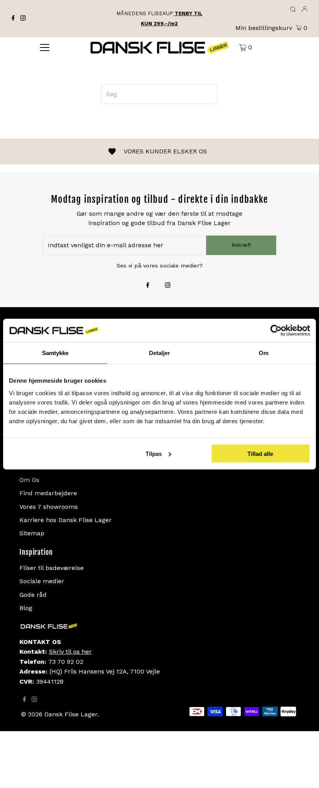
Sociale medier (41, 581)
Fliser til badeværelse (51, 568)
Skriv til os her (70, 651)
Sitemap (31, 533)
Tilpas (153, 453)
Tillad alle (260, 453)
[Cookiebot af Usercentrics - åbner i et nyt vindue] (276, 330)
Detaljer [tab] (159, 353)
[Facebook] (13, 18)
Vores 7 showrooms (48, 506)
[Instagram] (23, 18)
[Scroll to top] (303, 772)
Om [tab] (263, 353)
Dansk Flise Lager (70, 714)
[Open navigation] (45, 47)
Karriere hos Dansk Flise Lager (65, 520)
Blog (25, 608)
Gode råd (33, 594)
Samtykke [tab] (55, 353)
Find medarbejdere (48, 493)
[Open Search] (293, 9)
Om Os (29, 480)
